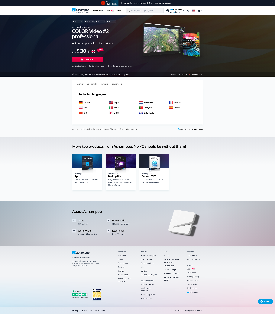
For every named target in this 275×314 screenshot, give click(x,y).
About (166, 255)
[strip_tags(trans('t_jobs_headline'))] (96, 294)
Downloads (191, 273)
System (121, 259)
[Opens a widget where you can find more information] (265, 301)
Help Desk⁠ (191, 255)
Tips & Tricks (192, 284)
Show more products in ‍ (185, 74)
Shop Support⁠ (192, 259)
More (118, 10)
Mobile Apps (123, 275)
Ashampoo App (193, 276)
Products (97, 10)
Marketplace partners (146, 289)
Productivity (123, 263)
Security (121, 267)
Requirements (116, 84)
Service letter (192, 288)
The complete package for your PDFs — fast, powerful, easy (145, 3)
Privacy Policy (169, 266)
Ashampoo (192, 292)
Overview (80, 84)
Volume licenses (147, 284)
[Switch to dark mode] (187, 10)
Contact (144, 271)
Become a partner (148, 294)
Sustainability (146, 259)
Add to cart (89, 59)
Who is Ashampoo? (148, 255)
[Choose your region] (193, 10)
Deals (109, 10)
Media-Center (146, 298)
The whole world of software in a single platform (87, 181)
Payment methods (171, 273)
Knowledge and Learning (124, 279)
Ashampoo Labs (147, 263)
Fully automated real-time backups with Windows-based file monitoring (120, 182)
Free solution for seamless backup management (152, 181)
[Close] (272, 2)
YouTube (101, 310)
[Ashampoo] (81, 253)
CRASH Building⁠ (147, 275)
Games (121, 271)
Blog (76, 310)
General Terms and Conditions (171, 260)
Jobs (142, 267)
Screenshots (92, 84)
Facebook (88, 310)
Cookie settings (170, 269)
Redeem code (192, 280)
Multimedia (122, 255)
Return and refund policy (171, 278)
